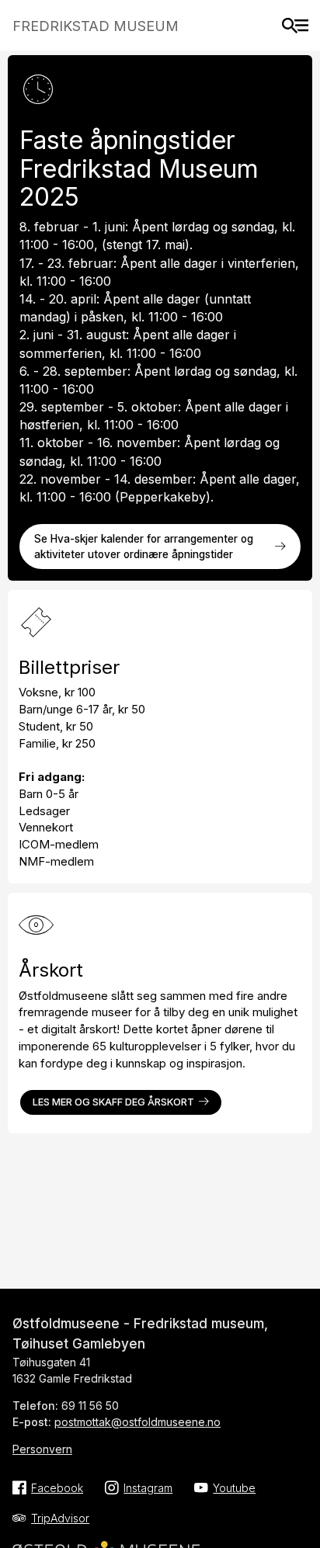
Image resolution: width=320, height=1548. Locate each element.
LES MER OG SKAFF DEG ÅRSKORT (113, 1102)
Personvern (42, 1449)
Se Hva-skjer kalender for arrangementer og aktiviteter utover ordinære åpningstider (143, 547)
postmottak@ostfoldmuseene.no (137, 1421)
